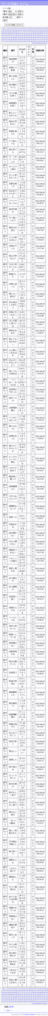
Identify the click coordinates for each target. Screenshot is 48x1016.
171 (38, 39)
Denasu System (30, 1014)
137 (9, 37)
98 (16, 33)
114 (5, 35)
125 (29, 35)
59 (47, 30)
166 (27, 39)
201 (42, 43)
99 (18, 33)
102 (24, 33)
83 (39, 32)
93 (8, 33)
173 (42, 39)
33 (5, 30)
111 (44, 33)
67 (13, 32)
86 (43, 32)
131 (42, 35)
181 (13, 41)
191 (36, 41)
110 (42, 33)
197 (33, 43)
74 (24, 32)
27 (42, 28)
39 (15, 30)
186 (24, 41)
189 (31, 41)
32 (3, 30)
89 (2, 33)
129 (38, 35)
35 (8, 30)
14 (21, 28)
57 (43, 30)
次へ (46, 43)
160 (13, 39)
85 (42, 32)
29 (45, 28)
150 (38, 37)
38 (13, 30)
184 (20, 41)
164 (22, 39)
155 (2, 39)
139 (13, 37)
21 (32, 28)
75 (26, 32)
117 (11, 35)
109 (40, 33)
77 (29, 32)
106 (33, 33)
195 (44, 41)
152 (42, 37)
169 (33, 39)
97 (15, 33)
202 (44, 43)
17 (26, 28)
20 (31, 28)
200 (39, 43)
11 (16, 28)
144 (24, 37)
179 (9, 41)
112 (47, 33)
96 (13, 33)
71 (19, 32)
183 (18, 41)
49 (31, 30)
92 (7, 33)
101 (22, 33)
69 (16, 32)
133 (47, 35)
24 (37, 28)
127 (33, 35)
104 (29, 33)
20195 (11, 1007)
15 (23, 28)
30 (47, 28)
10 (15, 28)
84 (40, 32)
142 (20, 37)
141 (18, 37)
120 (18, 35)
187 (27, 41)
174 (44, 39)
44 (23, 30)
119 (16, 35)
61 (3, 32)
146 (29, 37)
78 (31, 32)
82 (37, 32)
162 (18, 39)
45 (24, 30)
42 (19, 30)
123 (24, 35)
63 (7, 32)
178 (7, 41)
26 (40, 28)
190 (33, 41)
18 (27, 28)
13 (19, 28)
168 (31, 39)
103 (27, 33)
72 (21, 32)
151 (40, 37)
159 (11, 39)
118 (13, 35)
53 (37, 30)
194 (42, 41)
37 (11, 30)
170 (36, 39)
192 (38, 41)
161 (16, 39)
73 (23, 32)
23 (35, 28)
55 (40, 30)
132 (44, 35)
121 (20, 35)
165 (24, 39)
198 (35, 43)
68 (15, 32)
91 (5, 33)
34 (7, 30)
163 (20, 39)
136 (7, 37)
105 (31, 33)
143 (22, 37)
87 (45, 32)
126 (31, 35)
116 (9, 35)
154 (47, 37)
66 (11, 32)
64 (8, 32)
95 (11, 33)
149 (36, 37)
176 (2, 41)
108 (38, 33)
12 (18, 28)
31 (2, 30)
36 (10, 30)
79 (32, 32)
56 (42, 30)
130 (40, 35)
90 (3, 33)
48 (29, 30)
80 (34, 32)
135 (5, 37)
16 (24, 28)
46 (26, 30)
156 (5, 39)
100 (20, 33)
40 (16, 30)
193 (40, 41)
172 (40, 39)
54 (39, 30)
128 (36, 35)
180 (11, 41)
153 (44, 37)
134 (2, 37)
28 (43, 28)
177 (5, 41)
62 (5, 32)
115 (7, 35)
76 (27, 32)
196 (47, 41)
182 (16, 41)
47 (27, 30)
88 (47, 32)
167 (29, 39)
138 (11, 37)
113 (2, 35)
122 (22, 35)
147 (31, 37)
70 (18, 32)
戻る (8, 1010)
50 (32, 30)
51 (34, 30)
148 (33, 37)
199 (37, 43)
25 (39, 28)
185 (22, 41)
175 (47, 39)
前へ (4, 28)
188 (29, 41)
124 (27, 35)
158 (9, 39)
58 (45, 30)
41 (18, 30)
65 (10, 32)
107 (36, 33)
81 (35, 32)
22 (34, 28)
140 (16, 37)
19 (29, 28)
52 (35, 30)
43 (21, 30)
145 (27, 37)
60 (2, 32)
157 (7, 39)
